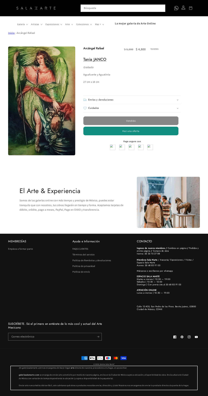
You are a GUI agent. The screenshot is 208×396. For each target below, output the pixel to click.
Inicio (11, 33)
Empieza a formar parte (20, 248)
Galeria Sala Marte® (107, 364)
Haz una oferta (130, 131)
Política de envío (81, 271)
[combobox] (123, 8)
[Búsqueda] (161, 8)
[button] (11, 23)
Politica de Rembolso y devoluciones (91, 260)
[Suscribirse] (98, 337)
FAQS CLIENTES (80, 248)
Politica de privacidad (83, 266)
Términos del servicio (83, 254)
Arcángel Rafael (26, 33)
